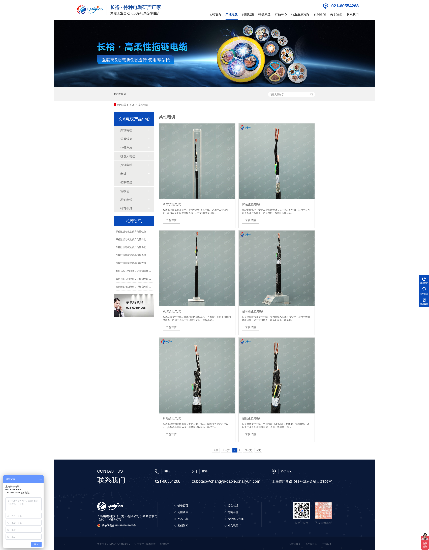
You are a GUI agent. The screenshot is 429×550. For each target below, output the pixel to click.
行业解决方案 (300, 14)
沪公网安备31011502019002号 (119, 525)
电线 (123, 173)
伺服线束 (248, 14)
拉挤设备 (327, 543)
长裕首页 (215, 14)
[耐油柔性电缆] (197, 375)
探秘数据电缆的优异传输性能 (131, 231)
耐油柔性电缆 (172, 418)
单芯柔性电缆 (172, 204)
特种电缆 (126, 208)
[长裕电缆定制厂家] (90, 9)
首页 (132, 104)
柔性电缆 (232, 14)
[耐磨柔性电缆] (277, 375)
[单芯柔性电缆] (197, 161)
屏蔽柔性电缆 (251, 204)
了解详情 (171, 220)
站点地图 (233, 525)
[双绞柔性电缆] (197, 268)
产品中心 (281, 14)
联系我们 (353, 14)
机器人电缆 (127, 156)
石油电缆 (126, 199)
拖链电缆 (126, 165)
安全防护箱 (311, 543)
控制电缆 (126, 182)
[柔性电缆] (214, 86)
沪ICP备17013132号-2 (118, 543)
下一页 (248, 450)
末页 (258, 450)
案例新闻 (320, 14)
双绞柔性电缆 (172, 311)
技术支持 (151, 543)
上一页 (226, 450)
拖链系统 (264, 14)
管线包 (124, 191)
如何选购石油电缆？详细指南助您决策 (136, 270)
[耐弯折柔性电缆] (277, 268)
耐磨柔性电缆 (251, 418)
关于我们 (336, 14)
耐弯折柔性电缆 (252, 311)
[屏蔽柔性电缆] (277, 161)
